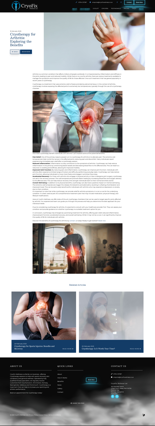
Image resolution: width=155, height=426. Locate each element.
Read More (67, 349)
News (59, 385)
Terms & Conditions (55, 415)
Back (16, 51)
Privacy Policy (33, 415)
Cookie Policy (43, 415)
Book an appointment (18, 393)
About (74, 8)
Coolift (96, 8)
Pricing (126, 8)
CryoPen (105, 8)
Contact (129, 2)
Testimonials (116, 8)
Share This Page (78, 403)
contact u (73, 220)
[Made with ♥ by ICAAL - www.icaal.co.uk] (143, 415)
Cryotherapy (85, 8)
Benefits (60, 381)
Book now (102, 220)
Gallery (59, 388)
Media (141, 8)
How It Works (62, 378)
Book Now (139, 2)
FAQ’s (134, 8)
